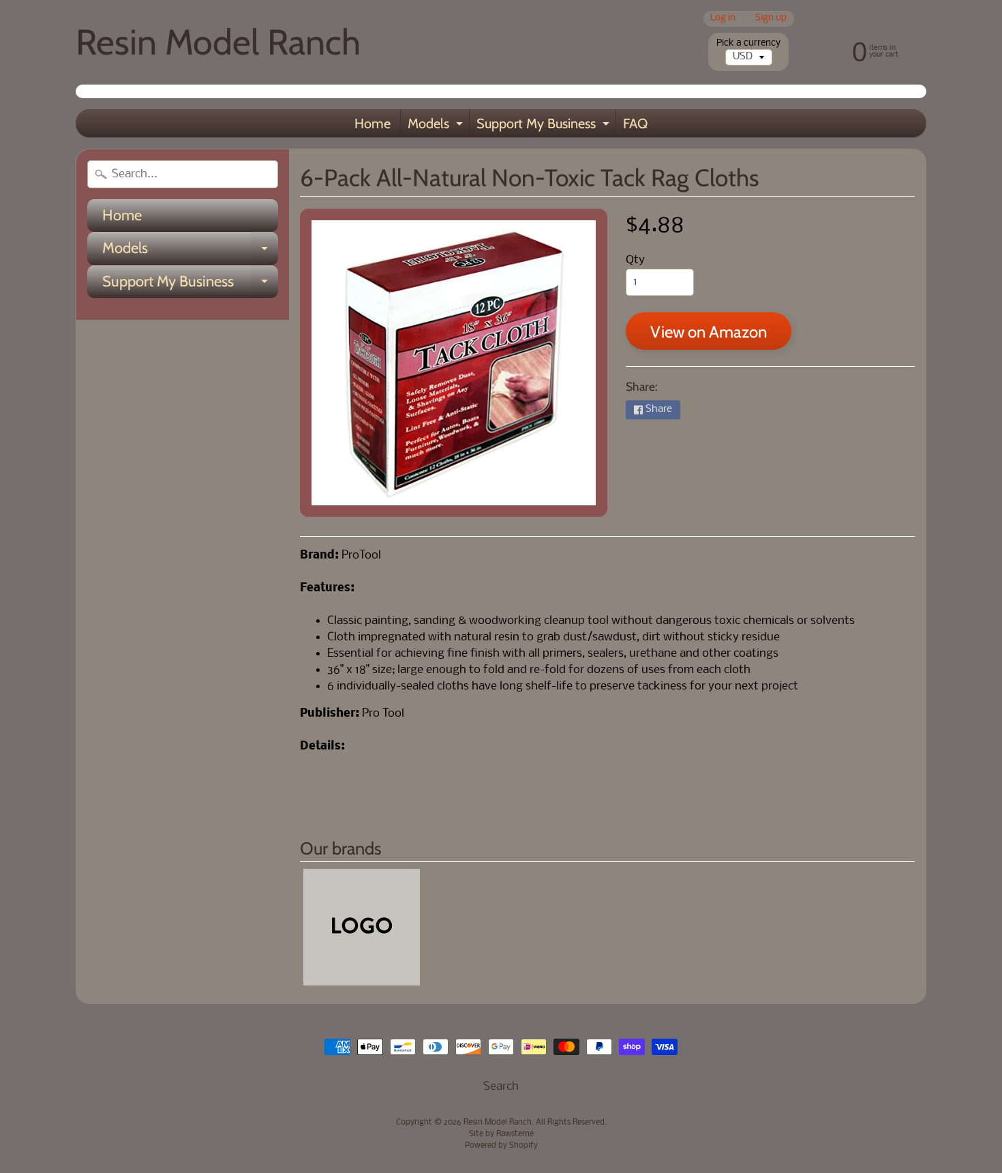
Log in (722, 18)
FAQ (635, 123)
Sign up (771, 18)
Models (437, 126)
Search (501, 1086)
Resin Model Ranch (218, 41)
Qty (635, 260)
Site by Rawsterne (501, 1134)
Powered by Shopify (501, 1146)
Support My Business (544, 126)
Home (372, 123)
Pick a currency (748, 43)
